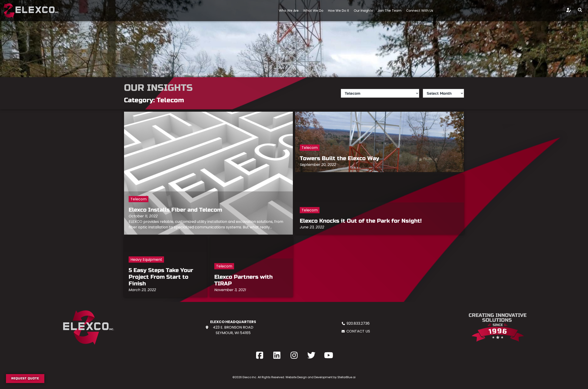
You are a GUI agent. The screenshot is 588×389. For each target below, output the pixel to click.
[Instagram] (294, 355)
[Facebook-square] (260, 355)
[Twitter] (311, 355)
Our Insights (363, 10)
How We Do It (338, 10)
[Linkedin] (277, 355)
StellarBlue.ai (346, 377)
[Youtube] (328, 355)
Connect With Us (419, 10)
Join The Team (389, 10)
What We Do (313, 10)
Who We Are (289, 10)
